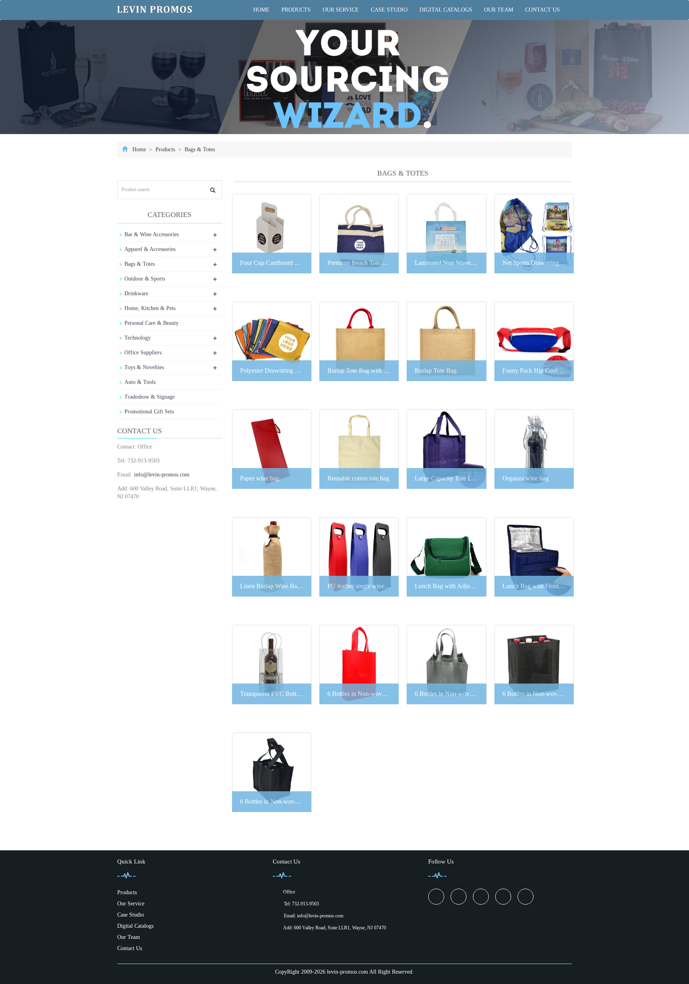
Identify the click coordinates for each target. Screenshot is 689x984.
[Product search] (213, 190)
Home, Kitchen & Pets (149, 308)
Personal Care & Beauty (151, 323)
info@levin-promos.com (161, 475)
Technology (137, 338)
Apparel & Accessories (149, 249)
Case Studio (389, 10)
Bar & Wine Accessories (151, 234)
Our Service (341, 10)
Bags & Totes (199, 149)
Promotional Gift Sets (149, 412)
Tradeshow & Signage (149, 397)
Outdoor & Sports (144, 279)
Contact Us (542, 10)
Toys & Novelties (144, 367)
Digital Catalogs (445, 10)
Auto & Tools (140, 382)
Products (296, 10)
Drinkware (136, 293)
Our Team (498, 10)
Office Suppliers (142, 353)
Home (261, 10)
